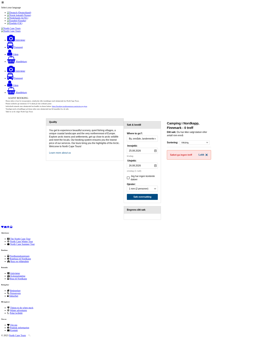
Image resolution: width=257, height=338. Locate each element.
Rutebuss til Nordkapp (20, 258)
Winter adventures (18, 310)
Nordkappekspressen (19, 256)
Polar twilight (16, 313)
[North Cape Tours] (11, 28)
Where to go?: (135, 133)
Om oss (13, 325)
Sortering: (172, 142)
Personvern (15, 293)
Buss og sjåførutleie (19, 261)
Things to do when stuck (21, 307)
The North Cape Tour (20, 239)
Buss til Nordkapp (18, 278)
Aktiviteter (15, 273)
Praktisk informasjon (19, 327)
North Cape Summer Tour (22, 244)
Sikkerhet (13, 296)
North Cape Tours (17, 335)
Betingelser (15, 290)
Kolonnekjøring (17, 276)
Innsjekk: (132, 146)
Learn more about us (60, 153)
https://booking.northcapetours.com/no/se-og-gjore (69, 106)
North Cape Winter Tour (21, 241)
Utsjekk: (132, 160)
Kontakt (14, 330)
